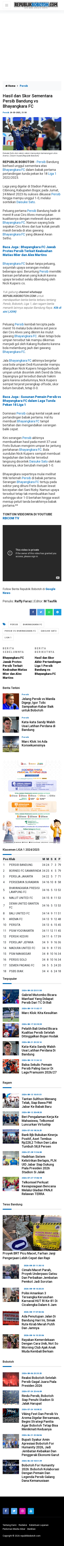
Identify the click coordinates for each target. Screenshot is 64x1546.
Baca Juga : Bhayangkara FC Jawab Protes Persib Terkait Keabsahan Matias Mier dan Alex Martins (29, 251)
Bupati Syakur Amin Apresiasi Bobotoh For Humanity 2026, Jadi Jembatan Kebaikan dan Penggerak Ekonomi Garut (40, 1447)
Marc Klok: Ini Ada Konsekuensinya (34, 743)
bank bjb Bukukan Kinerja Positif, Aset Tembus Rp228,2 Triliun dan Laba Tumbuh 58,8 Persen (40, 1140)
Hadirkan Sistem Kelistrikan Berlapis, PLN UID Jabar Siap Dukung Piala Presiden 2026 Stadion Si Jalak (39, 1164)
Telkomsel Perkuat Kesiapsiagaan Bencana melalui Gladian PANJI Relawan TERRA (39, 1188)
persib (14, 624)
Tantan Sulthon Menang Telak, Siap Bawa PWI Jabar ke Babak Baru (39, 1102)
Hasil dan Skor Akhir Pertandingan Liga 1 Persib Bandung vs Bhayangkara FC (48, 661)
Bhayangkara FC (14, 170)
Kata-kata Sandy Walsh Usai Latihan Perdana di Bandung (38, 726)
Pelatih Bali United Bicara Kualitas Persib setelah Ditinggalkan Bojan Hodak (40, 1032)
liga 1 (8, 637)
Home (11, 85)
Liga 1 (52, 173)
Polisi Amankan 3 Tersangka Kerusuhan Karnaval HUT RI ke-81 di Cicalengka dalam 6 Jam (39, 1299)
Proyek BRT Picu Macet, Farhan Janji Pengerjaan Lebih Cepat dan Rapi (29, 1255)
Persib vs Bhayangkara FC (20, 631)
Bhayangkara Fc (32, 624)
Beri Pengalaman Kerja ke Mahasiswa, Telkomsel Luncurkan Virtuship (40, 1120)
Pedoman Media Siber (14, 1529)
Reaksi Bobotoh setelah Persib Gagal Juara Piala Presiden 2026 (39, 1381)
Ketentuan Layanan (39, 1525)
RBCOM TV (11, 518)
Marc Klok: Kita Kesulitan (39, 1013)
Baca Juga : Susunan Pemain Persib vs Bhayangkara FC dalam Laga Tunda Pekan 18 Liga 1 (32, 400)
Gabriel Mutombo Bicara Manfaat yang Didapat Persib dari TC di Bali (39, 998)
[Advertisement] (32, 47)
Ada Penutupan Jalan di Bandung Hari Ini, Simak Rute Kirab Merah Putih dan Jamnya (39, 1322)
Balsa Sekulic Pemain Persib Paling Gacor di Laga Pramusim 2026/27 (39, 1068)
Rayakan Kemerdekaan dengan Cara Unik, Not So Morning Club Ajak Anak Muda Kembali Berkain (40, 1345)
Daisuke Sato (26, 202)
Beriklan (31, 1529)
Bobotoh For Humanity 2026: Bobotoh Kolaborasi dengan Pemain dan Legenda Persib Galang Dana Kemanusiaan (40, 1472)
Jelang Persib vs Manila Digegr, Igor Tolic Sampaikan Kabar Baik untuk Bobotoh (38, 704)
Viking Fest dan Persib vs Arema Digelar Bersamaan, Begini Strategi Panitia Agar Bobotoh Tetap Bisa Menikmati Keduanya (41, 1421)
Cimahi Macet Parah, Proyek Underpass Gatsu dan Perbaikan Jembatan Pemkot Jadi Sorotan (40, 1275)
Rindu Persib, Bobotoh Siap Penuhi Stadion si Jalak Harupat (38, 1399)
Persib (6, 112)
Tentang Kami (10, 1525)
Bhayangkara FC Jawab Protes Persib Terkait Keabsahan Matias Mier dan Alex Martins (15, 663)
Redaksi (23, 1525)
